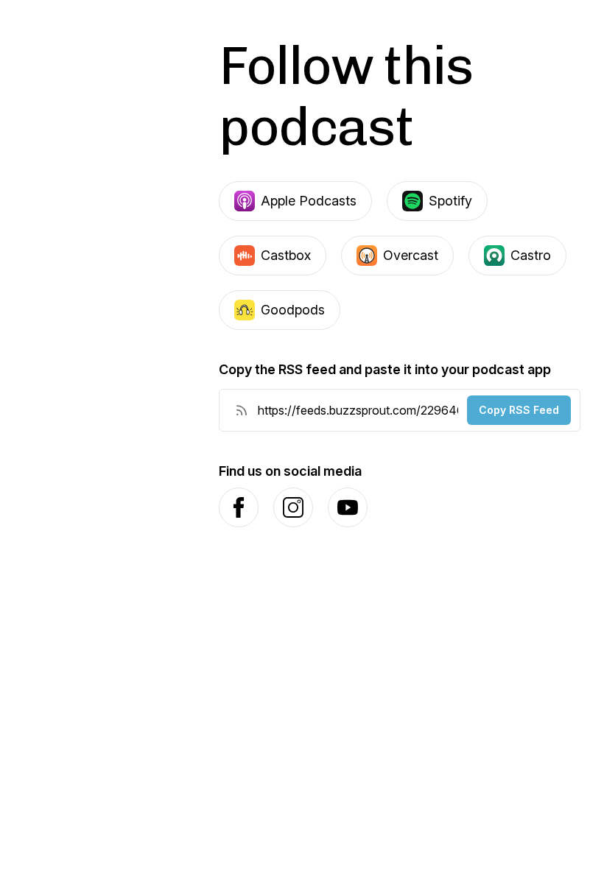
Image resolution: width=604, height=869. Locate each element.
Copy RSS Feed (519, 410)
